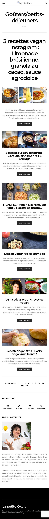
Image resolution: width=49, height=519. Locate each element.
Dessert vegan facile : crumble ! (24, 253)
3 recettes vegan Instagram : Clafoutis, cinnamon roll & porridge (24, 156)
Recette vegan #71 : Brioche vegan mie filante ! (24, 352)
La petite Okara (14, 506)
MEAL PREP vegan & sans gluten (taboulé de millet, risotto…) (24, 206)
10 (43, 383)
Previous (12, 383)
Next (23, 385)
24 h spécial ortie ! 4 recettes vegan (24, 301)
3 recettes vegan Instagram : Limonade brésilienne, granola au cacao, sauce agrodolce (24, 59)
